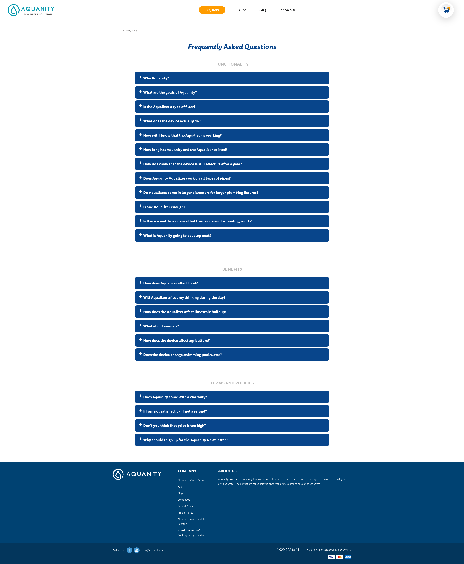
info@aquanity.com (153, 550)
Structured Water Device (191, 480)
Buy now (212, 10)
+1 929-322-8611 (287, 549)
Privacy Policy (185, 512)
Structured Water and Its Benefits (191, 521)
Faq (180, 486)
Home (126, 30)
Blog (242, 10)
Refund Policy (185, 506)
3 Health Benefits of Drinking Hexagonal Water (192, 533)
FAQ (262, 10)
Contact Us (286, 10)
